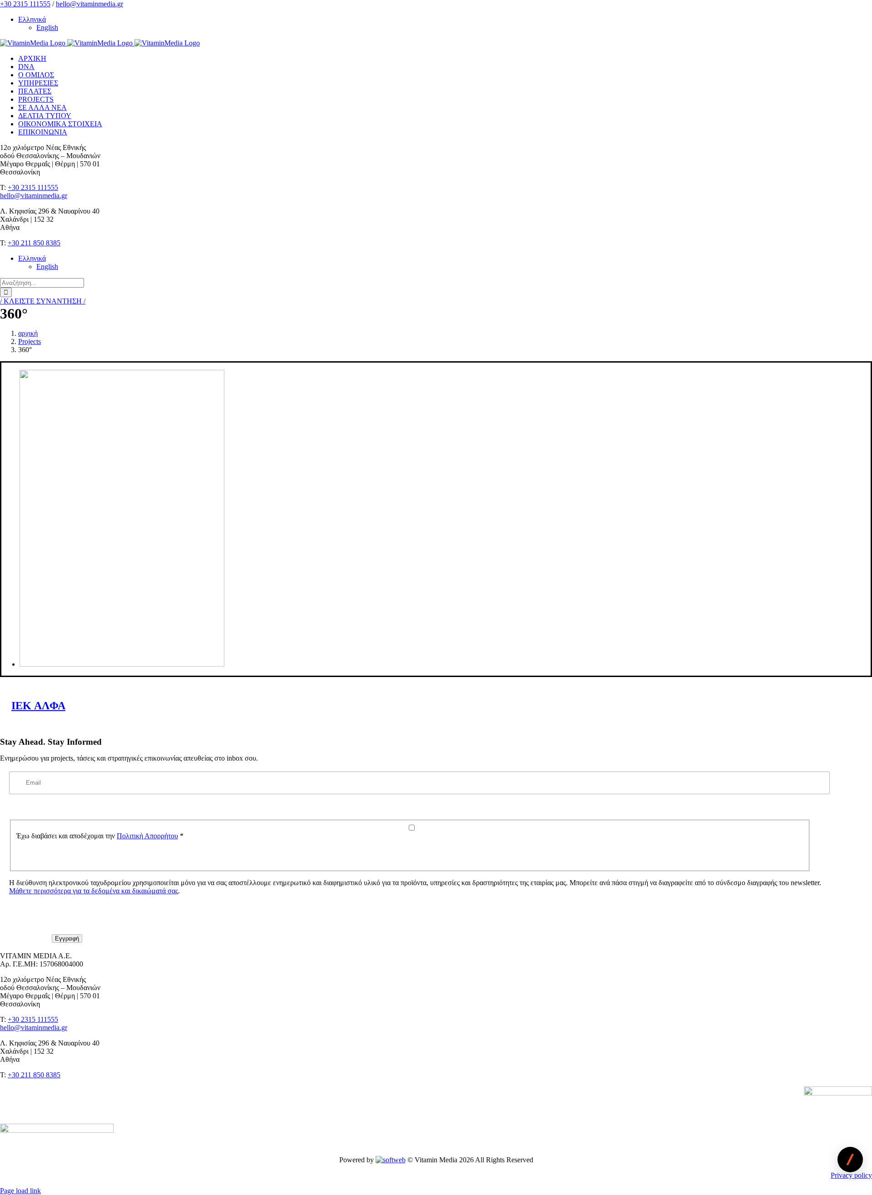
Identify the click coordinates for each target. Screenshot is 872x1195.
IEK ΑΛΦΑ (38, 706)
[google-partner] (838, 1093)
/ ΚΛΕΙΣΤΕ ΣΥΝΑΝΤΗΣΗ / (42, 301)
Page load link (20, 1191)
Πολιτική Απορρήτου (147, 836)
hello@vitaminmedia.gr (89, 4)
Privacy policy (851, 1175)
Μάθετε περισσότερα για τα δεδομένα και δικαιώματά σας (93, 891)
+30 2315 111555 (25, 4)
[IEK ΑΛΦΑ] (122, 664)
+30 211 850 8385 (34, 243)
